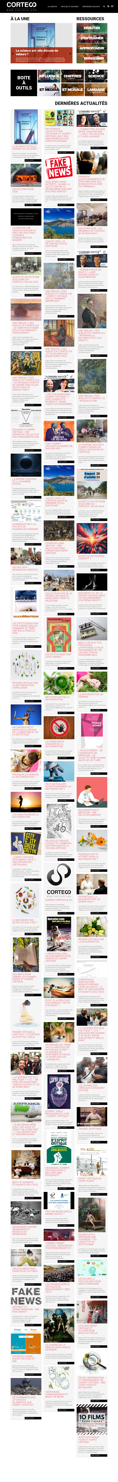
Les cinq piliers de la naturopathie (25, 815)
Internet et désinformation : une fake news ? (25, 1309)
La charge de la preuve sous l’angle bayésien (57, 1347)
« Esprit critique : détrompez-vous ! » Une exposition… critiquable (24, 861)
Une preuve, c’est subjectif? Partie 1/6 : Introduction (91, 398)
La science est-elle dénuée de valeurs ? (37, 52)
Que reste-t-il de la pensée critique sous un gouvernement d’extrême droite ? (91, 597)
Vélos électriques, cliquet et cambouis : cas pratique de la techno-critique (58, 844)
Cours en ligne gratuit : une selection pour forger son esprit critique (56, 548)
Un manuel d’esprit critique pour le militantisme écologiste (57, 1171)
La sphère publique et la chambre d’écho (24, 481)
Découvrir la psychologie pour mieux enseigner (89, 1281)
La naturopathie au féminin (90, 695)
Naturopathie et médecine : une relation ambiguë (89, 812)
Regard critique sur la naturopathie (91, 940)
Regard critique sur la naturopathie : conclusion (25, 685)
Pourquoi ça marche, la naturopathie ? (25, 775)
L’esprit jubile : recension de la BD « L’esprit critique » (57, 1114)
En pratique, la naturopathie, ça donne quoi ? (89, 899)
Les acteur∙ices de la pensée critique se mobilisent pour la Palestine (58, 597)
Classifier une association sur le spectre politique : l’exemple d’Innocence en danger (24, 233)
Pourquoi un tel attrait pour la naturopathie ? (88, 856)
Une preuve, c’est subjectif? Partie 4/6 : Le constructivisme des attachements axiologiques (25, 328)
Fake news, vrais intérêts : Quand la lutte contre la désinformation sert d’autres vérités (58, 186)
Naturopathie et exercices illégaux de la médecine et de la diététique (25, 731)
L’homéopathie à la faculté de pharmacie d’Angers (25, 526)
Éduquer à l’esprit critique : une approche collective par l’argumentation (25, 433)
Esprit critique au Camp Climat (89, 1179)
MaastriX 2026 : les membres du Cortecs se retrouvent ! (91, 231)
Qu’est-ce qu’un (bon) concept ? (91, 557)
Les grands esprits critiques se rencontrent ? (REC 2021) (57, 1288)
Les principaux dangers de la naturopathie (54, 744)
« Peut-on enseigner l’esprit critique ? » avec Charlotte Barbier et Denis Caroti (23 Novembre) (58, 399)
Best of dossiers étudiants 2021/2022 (25, 1183)
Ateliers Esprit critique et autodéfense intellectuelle (88, 1329)
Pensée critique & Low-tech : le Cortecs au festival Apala (26, 1034)
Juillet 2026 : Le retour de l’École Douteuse (56, 243)
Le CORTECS (52, 6)
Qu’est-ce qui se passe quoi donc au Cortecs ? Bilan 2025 (25, 279)
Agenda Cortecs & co (58, 899)
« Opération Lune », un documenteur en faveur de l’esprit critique (58, 957)
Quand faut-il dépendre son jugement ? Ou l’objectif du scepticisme (87, 1239)
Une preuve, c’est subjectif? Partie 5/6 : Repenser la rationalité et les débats (91, 335)
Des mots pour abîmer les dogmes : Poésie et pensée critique (24, 978)
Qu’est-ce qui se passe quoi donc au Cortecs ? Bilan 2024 (91, 504)
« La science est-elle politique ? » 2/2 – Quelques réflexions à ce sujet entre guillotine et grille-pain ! (91, 1034)
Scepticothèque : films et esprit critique (89, 1439)
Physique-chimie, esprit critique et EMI (23, 1359)
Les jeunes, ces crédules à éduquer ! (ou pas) (91, 1088)
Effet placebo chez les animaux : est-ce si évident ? (57, 1003)
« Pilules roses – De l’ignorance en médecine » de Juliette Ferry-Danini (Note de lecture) (92, 755)
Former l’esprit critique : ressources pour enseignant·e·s (58, 1245)
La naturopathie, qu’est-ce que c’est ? (25, 921)
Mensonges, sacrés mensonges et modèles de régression (24, 1230)
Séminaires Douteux (91, 6)
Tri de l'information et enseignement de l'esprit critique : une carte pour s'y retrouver (91, 1382)
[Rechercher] (104, 7)
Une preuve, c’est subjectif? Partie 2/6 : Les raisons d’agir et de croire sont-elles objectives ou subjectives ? (26, 383)
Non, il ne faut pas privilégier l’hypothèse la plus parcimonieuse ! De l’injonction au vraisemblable (90, 648)
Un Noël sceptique (90, 1128)
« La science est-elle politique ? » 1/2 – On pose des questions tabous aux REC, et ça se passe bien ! (26, 1082)
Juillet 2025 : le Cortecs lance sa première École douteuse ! (56, 502)
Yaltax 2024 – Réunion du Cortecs (25, 568)
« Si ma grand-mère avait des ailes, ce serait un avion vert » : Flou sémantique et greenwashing (25, 1129)
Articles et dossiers (69, 6)
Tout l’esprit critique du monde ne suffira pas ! (58, 446)
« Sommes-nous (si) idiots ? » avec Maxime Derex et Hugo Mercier (89, 273)
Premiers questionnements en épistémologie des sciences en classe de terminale (91, 181)
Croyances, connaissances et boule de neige (56, 1394)
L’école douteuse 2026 (23, 190)
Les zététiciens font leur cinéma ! (58, 655)
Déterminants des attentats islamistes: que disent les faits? (23, 1401)
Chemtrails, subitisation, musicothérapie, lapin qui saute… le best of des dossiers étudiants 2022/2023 (91, 985)
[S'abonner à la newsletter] (112, 6)
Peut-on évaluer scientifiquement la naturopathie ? (58, 786)
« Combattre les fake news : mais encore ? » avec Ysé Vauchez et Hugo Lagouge (91, 133)
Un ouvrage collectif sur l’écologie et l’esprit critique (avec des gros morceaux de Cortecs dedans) (58, 134)
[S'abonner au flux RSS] (108, 6)
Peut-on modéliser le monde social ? (58, 1212)
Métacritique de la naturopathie (57, 698)
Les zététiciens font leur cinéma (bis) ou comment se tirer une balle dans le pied (25, 628)
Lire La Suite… (29, 160)
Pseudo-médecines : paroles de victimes (25, 1270)
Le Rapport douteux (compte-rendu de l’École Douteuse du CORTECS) (91, 448)
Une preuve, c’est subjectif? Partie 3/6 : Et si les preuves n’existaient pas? (58, 352)
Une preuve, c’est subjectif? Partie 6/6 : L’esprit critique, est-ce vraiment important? (58, 296)
